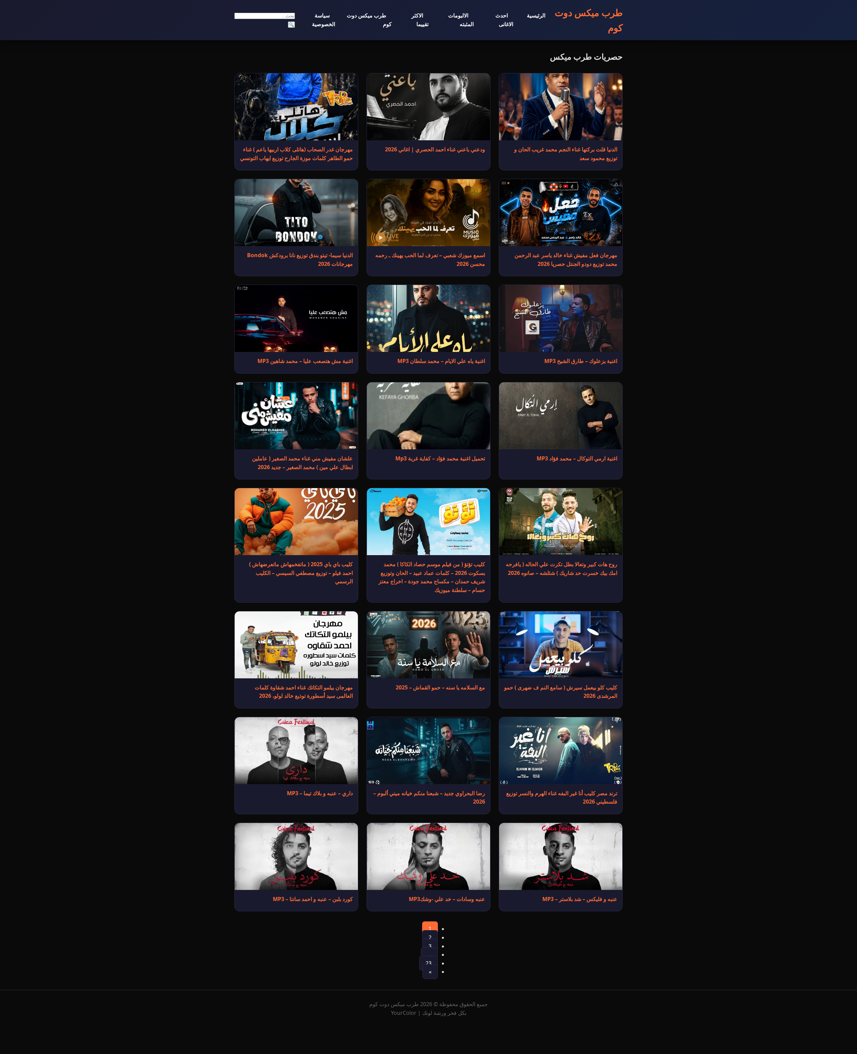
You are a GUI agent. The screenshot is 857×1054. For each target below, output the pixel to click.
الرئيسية (536, 15)
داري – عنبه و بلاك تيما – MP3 (320, 793)
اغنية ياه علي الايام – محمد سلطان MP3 (441, 361)
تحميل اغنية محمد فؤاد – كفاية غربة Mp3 (440, 458)
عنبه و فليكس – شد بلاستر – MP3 (579, 899)
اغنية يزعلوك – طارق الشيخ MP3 (580, 361)
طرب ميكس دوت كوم (369, 20)
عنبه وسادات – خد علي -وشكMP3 (447, 899)
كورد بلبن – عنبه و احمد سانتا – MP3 (313, 899)
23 (428, 963)
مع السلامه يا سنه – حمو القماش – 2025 (440, 687)
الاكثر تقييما (419, 20)
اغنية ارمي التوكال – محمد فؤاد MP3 (577, 458)
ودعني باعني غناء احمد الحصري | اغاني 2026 (435, 149)
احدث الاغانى (504, 20)
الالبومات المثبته (461, 20)
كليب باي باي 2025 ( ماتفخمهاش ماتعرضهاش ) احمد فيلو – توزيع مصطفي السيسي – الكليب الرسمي (301, 572)
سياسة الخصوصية (323, 20)
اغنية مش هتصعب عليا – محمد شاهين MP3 (305, 361)
